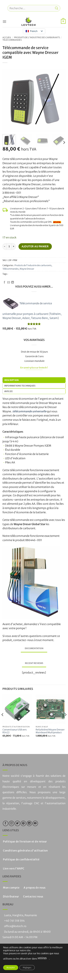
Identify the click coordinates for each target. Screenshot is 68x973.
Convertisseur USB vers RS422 (14, 731)
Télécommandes (12, 40)
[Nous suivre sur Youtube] (35, 823)
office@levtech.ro (15, 926)
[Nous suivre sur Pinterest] (23, 823)
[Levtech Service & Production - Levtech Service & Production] (28, 21)
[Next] (60, 100)
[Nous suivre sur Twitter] (17, 823)
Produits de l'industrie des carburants (37, 37)
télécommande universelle (29, 411)
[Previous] (8, 100)
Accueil (6, 37)
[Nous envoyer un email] (8, 282)
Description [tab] (11, 380)
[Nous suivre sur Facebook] (4, 282)
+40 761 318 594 (14, 920)
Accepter (10, 967)
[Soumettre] (56, 8)
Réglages (27, 967)
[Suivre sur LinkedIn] (12, 282)
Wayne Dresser (27, 268)
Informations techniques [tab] (19, 385)
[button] (4, 21)
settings (42, 957)
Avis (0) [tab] (8, 391)
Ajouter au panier (35, 246)
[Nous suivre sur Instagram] (11, 823)
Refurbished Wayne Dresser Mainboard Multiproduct (50, 731)
